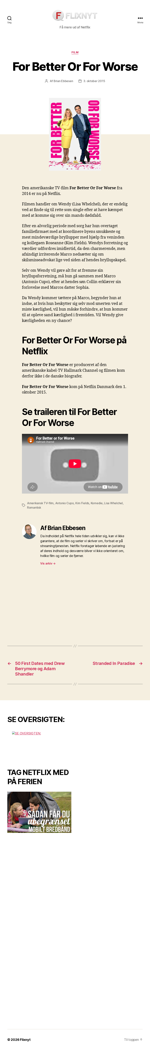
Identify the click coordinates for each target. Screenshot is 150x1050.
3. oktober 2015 (94, 81)
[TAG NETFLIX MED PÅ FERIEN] (39, 812)
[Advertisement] (75, 605)
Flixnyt (25, 1040)
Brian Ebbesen (63, 81)
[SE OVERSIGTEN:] (39, 745)
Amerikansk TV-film (40, 503)
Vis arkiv (48, 563)
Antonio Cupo (64, 503)
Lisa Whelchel (113, 503)
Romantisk (34, 507)
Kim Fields (82, 503)
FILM (75, 52)
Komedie (97, 503)
